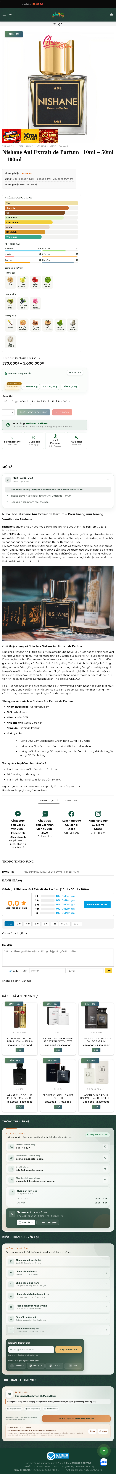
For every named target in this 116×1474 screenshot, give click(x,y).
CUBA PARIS (19, 1032)
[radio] (16, 402)
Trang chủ (8, 146)
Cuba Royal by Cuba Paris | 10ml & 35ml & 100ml (20, 1040)
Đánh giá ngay (97, 904)
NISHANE (26, 173)
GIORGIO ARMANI (96, 1089)
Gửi (108, 970)
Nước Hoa (40, 146)
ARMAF (20, 1089)
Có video (65, 924)
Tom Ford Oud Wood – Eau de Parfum (96, 1040)
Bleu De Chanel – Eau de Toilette (58, 1096)
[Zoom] (6, 140)
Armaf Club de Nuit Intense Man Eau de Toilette (19, 1096)
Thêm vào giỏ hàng (33, 412)
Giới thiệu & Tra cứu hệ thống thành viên (78, 1419)
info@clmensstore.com (29, 1170)
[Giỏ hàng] (111, 14)
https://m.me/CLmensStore (31, 790)
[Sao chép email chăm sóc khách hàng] (105, 1158)
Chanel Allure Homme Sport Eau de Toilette (58, 1040)
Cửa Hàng (25, 146)
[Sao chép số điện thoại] (105, 1146)
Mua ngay (62, 412)
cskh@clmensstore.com (30, 1159)
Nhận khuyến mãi (68, 1349)
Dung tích (8, 396)
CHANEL (58, 1032)
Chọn (19, 1050)
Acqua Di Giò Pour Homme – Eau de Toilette (96, 1096)
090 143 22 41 (23, 1148)
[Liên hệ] (104, 1451)
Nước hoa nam (58, 146)
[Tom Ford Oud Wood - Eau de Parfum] (96, 1016)
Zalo (93, 1431)
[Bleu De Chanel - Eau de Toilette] (58, 1072)
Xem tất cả (75, 373)
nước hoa (21, 706)
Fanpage (104, 1431)
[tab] (48, 801)
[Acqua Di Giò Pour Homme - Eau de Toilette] (96, 1072)
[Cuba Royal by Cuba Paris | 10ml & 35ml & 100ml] (19, 1016)
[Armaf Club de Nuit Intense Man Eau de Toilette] (19, 1072)
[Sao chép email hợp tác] (105, 1169)
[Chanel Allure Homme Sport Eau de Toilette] (58, 1016)
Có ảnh (77, 924)
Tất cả (9, 924)
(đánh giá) (21, 358)
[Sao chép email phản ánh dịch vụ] (105, 1180)
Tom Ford (96, 1032)
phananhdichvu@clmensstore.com (35, 1181)
